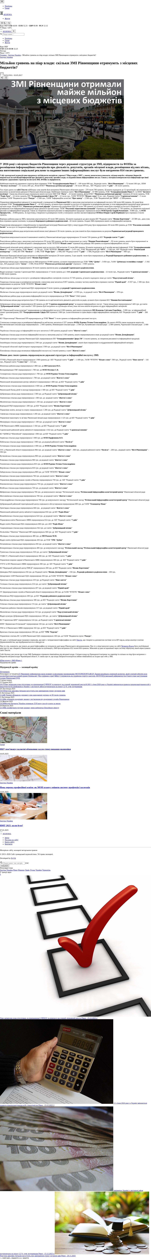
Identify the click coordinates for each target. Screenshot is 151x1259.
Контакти (8, 844)
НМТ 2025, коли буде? (11, 825)
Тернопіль (46, 870)
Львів (27, 870)
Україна (39, 870)
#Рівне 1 (18, 660)
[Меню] (2, 1)
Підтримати (5, 672)
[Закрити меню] (14, 31)
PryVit (13, 858)
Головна (3, 55)
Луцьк (32, 870)
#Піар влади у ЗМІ (7, 660)
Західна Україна (14, 55)
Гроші (7, 8)
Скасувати (4, 866)
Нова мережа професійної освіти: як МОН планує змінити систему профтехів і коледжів (45, 787)
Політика (8, 6)
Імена (7, 838)
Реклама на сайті (11, 840)
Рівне (15, 870)
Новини (21, 870)
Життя (7, 19)
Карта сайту (9, 842)
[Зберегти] (6, 77)
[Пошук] (9, 23)
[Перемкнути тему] (3, 23)
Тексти (79, 640)
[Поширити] (2, 77)
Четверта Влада (127, 646)
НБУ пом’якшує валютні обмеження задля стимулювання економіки (35, 749)
